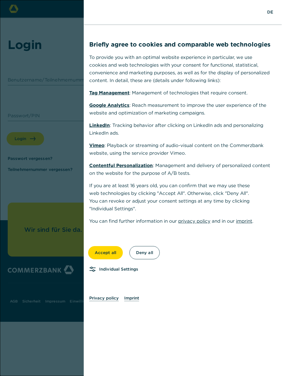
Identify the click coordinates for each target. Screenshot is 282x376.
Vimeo (96, 145)
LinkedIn (99, 125)
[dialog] (141, 188)
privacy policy (194, 221)
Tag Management (109, 93)
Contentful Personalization (121, 165)
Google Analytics (109, 105)
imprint (244, 221)
